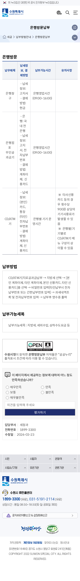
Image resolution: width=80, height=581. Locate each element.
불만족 (49, 392)
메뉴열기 (75, 12)
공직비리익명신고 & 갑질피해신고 (29, 515)
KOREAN (59, 13)
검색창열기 (68, 13)
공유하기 (75, 27)
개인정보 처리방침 (32, 542)
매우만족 (15, 387)
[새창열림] (39, 346)
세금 (9, 37)
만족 (48, 387)
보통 (13, 392)
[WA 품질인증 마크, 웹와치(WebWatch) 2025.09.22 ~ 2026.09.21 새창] (52, 529)
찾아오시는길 (51, 542)
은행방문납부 (42, 37)
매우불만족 (17, 397)
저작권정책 (15, 542)
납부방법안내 (23, 37)
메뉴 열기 (74, 37)
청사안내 (64, 542)
